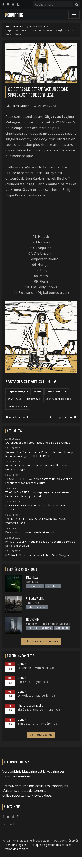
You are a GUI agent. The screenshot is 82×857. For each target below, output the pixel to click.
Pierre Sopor (20, 106)
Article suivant (18, 417)
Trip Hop (32, 627)
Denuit (21, 664)
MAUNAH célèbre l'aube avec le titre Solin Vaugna (37, 555)
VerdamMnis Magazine (20, 26)
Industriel (46, 627)
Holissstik (32, 619)
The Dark (32, 603)
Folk (30, 607)
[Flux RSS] (18, 4)
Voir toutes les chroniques (41, 641)
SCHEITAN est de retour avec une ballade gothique (37, 442)
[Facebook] (3, 4)
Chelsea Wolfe (35, 598)
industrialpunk (57, 391)
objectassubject (18, 391)
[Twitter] (55, 381)
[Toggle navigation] (74, 15)
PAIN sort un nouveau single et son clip (30, 532)
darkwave (33, 399)
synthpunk (15, 399)
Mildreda (32, 577)
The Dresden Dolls (30, 705)
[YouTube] (13, 4)
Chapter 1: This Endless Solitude (48, 624)
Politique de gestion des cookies (50, 845)
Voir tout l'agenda (41, 734)
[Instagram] (8, 4)
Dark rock (41, 607)
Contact (8, 824)
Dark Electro (53, 586)
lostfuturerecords (58, 399)
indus (37, 391)
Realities (32, 582)
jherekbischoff (17, 406)
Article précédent (62, 417)
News (42, 26)
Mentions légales (16, 845)
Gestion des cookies (15, 849)
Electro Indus (35, 586)
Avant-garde (61, 627)
